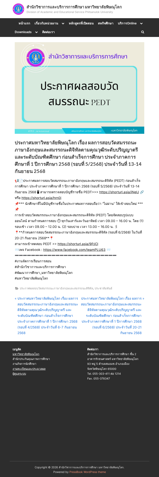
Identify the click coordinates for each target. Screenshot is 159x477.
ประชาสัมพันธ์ (103, 288)
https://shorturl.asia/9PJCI (78, 244)
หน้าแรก (24, 23)
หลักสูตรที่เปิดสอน (81, 23)
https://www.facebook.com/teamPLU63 (74, 250)
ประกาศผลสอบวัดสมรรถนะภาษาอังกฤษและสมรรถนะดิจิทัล (56, 288)
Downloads (23, 32)
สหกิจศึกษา (105, 23)
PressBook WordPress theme (87, 472)
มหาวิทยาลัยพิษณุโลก (26, 354)
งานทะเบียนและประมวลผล (29, 368)
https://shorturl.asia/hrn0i (41, 198)
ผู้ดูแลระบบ (19, 373)
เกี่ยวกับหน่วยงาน (46, 23)
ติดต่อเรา (48, 32)
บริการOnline (127, 23)
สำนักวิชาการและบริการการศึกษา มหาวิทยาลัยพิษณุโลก (74, 6)
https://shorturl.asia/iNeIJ (119, 192)
